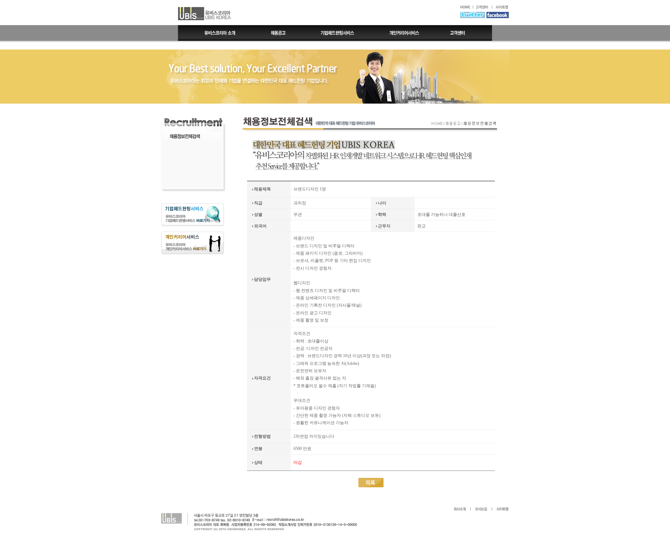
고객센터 (464, 33)
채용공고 (278, 33)
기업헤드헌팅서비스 (338, 33)
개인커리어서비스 (404, 33)
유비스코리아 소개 (215, 33)
